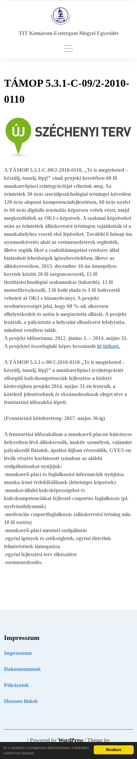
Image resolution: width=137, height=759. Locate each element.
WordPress (70, 740)
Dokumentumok (22, 669)
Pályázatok (16, 685)
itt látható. (108, 346)
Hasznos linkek (21, 701)
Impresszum (18, 653)
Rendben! (113, 749)
